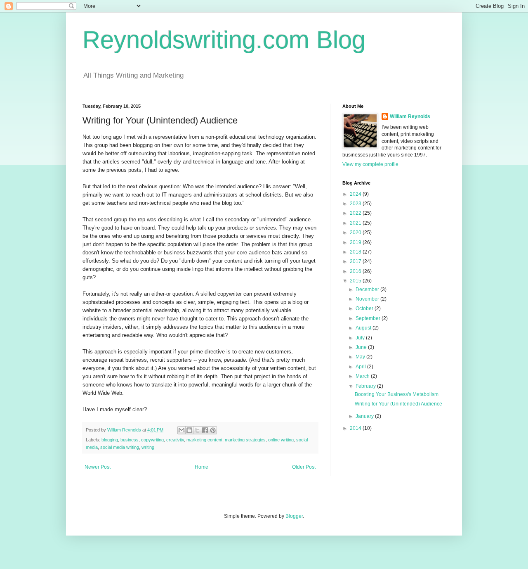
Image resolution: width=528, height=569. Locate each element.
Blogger (294, 516)
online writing (281, 439)
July (361, 338)
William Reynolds (410, 116)
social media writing (119, 447)
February (366, 386)
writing (147, 447)
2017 (356, 261)
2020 (356, 232)
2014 (356, 428)
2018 (356, 252)
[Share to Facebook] (205, 430)
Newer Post (98, 467)
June (362, 347)
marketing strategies (245, 439)
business (129, 439)
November (368, 299)
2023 (356, 203)
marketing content (204, 439)
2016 (356, 271)
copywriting (152, 439)
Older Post (304, 467)
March (363, 376)
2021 (356, 223)
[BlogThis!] (189, 430)
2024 (356, 194)
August (364, 328)
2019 (356, 242)
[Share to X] (197, 430)
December (368, 289)
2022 (356, 213)
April (361, 367)
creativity (175, 439)
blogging (109, 439)
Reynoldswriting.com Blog (223, 40)
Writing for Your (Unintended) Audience (398, 404)
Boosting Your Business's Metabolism (396, 394)
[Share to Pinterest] (213, 430)
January (365, 416)
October (365, 308)
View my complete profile (370, 164)
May (361, 357)
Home (201, 467)
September (369, 318)
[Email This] (181, 430)
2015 (356, 281)
